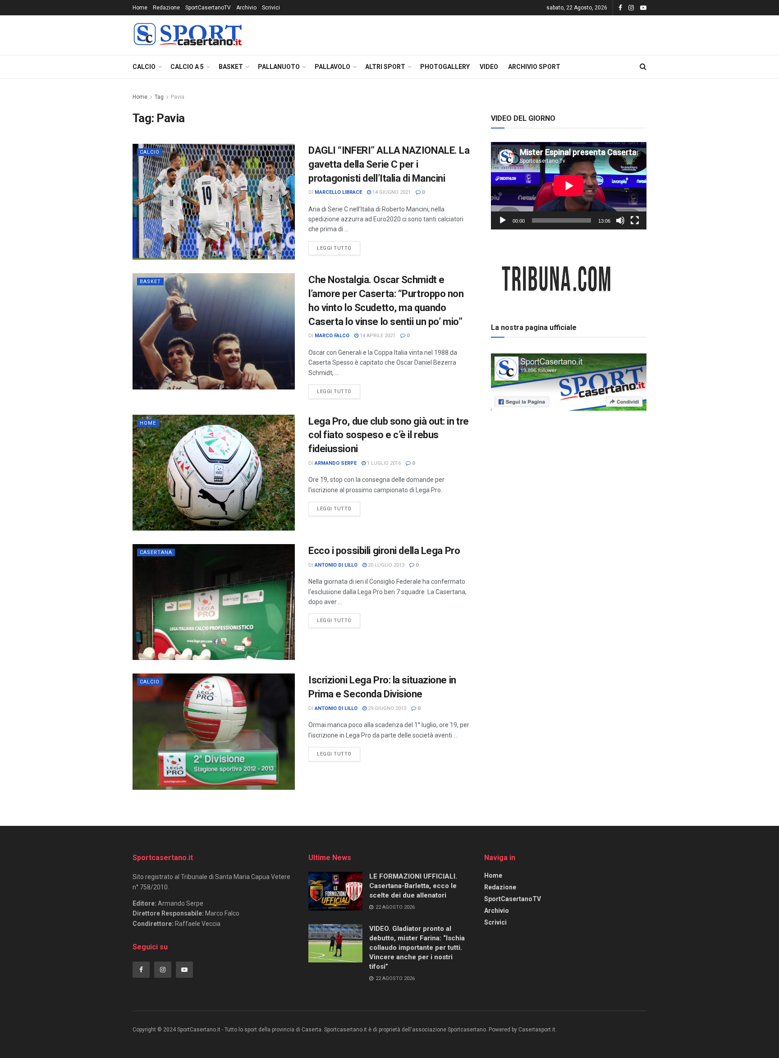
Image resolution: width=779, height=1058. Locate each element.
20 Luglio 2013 (385, 565)
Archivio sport (534, 66)
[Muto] (620, 220)
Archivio (246, 8)
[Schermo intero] (634, 220)
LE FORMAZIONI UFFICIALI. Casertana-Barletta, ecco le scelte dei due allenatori (413, 885)
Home (140, 8)
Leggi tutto (338, 246)
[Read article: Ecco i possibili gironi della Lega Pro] (214, 602)
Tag (159, 97)
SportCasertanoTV (208, 8)
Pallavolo (332, 66)
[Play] (502, 220)
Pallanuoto (279, 66)
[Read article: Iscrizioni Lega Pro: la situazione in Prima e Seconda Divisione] (214, 731)
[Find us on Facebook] (620, 8)
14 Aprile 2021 (376, 336)
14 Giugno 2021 (391, 192)
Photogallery (445, 66)
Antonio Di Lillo (336, 565)
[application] (568, 185)
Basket (231, 66)
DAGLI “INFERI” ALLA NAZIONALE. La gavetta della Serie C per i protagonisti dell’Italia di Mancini (388, 164)
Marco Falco (332, 336)
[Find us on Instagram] (631, 8)
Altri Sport (385, 66)
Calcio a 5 (187, 66)
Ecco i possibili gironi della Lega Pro (384, 550)
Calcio (144, 66)
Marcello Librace (338, 192)
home (148, 423)
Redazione (166, 8)
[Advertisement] (569, 477)
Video (489, 66)
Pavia (177, 97)
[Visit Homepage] (188, 35)
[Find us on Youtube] (643, 8)
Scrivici (271, 8)
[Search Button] (643, 66)
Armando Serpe (336, 463)
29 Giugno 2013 (386, 708)
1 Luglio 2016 (383, 463)
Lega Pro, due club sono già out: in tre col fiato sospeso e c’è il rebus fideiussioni (388, 435)
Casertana (156, 552)
